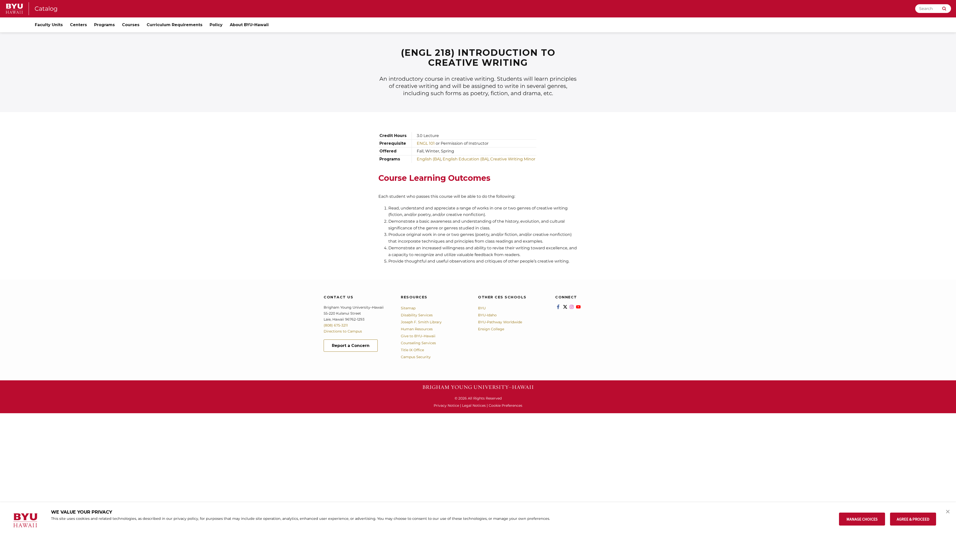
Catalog (46, 8)
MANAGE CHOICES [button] (862, 519)
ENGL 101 (426, 143)
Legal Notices (474, 405)
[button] (948, 511)
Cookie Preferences (505, 405)
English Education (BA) (465, 159)
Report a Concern (350, 345)
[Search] (944, 8)
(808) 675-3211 (336, 325)
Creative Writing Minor (512, 159)
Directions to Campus (343, 331)
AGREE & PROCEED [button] (913, 519)
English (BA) (429, 159)
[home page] (14, 9)
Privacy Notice (446, 405)
